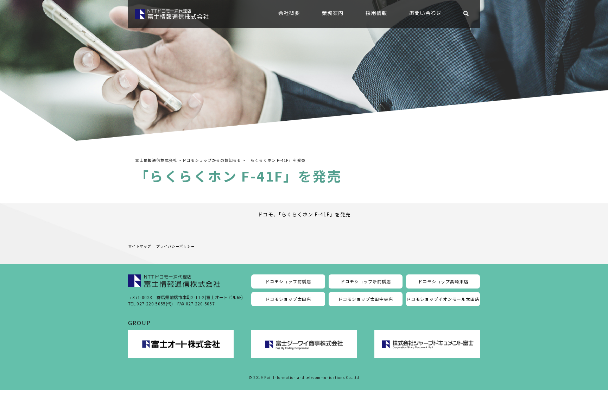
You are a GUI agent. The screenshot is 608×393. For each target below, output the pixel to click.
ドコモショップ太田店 (288, 299)
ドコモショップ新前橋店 (366, 281)
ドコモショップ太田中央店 (365, 299)
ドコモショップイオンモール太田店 (443, 299)
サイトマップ (139, 246)
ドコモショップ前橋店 (288, 281)
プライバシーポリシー (175, 246)
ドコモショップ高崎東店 (443, 281)
